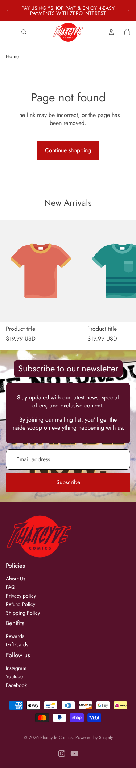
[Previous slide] (8, 11)
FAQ (10, 587)
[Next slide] (128, 11)
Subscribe (68, 482)
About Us (15, 578)
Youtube (14, 676)
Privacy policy (21, 595)
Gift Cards (17, 644)
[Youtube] (74, 753)
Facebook (16, 685)
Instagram (16, 668)
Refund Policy (20, 604)
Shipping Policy (23, 612)
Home (12, 56)
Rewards (15, 636)
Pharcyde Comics (56, 737)
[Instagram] (61, 753)
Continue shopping (68, 150)
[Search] (24, 32)
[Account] (111, 32)
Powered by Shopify (94, 737)
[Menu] (8, 32)
